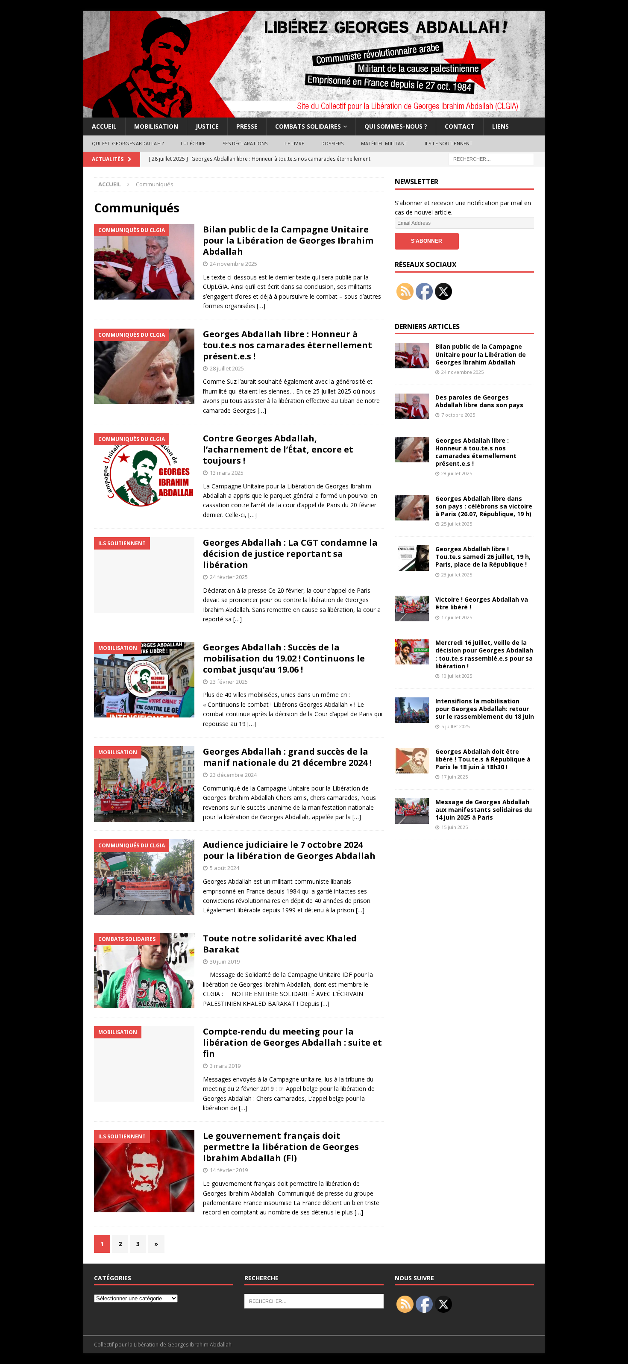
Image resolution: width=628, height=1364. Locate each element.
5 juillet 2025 (455, 726)
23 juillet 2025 (456, 574)
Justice (207, 126)
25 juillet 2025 (456, 523)
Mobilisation (156, 126)
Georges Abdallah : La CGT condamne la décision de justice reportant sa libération (290, 553)
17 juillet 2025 (456, 617)
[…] (261, 306)
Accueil (104, 126)
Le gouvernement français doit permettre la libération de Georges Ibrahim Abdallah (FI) (281, 1147)
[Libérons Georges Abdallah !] (314, 113)
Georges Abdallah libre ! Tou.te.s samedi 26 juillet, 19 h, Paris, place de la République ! (483, 556)
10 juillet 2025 (456, 676)
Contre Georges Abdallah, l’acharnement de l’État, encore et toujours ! (278, 449)
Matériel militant (384, 143)
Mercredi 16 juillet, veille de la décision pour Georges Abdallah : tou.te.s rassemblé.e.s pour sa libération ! (484, 654)
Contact (460, 126)
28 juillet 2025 (227, 368)
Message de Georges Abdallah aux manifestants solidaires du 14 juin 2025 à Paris (483, 809)
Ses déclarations (245, 143)
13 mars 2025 (227, 472)
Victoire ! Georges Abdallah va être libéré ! (481, 603)
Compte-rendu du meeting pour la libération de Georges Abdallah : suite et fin (292, 1042)
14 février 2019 (229, 1170)
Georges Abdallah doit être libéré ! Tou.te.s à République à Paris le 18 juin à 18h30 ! (483, 759)
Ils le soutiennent (449, 143)
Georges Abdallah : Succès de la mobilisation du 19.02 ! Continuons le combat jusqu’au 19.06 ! (284, 658)
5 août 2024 (224, 868)
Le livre (294, 143)
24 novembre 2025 (233, 264)
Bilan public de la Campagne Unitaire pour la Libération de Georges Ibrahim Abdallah (288, 240)
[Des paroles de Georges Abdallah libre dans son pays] (412, 406)
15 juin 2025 (454, 827)
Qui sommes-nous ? (395, 126)
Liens (500, 126)
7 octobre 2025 (458, 415)
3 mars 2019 (225, 1066)
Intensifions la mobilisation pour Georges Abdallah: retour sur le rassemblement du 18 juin (484, 708)
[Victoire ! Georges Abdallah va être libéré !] (412, 608)
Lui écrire (193, 143)
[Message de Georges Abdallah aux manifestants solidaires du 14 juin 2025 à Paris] (412, 811)
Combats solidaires (308, 126)
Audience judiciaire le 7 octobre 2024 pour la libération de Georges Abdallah (289, 850)
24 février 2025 (229, 577)
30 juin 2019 (225, 961)
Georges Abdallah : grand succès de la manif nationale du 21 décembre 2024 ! (287, 757)
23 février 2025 (229, 681)
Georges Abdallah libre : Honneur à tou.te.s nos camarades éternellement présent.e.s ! (287, 345)
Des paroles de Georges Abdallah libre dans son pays (479, 401)
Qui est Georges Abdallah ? (128, 143)
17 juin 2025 (454, 776)
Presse (247, 126)
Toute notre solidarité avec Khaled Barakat (280, 943)
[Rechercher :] (491, 158)
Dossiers (332, 143)
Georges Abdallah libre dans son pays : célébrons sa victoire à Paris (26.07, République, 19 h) (483, 506)
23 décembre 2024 (233, 775)
